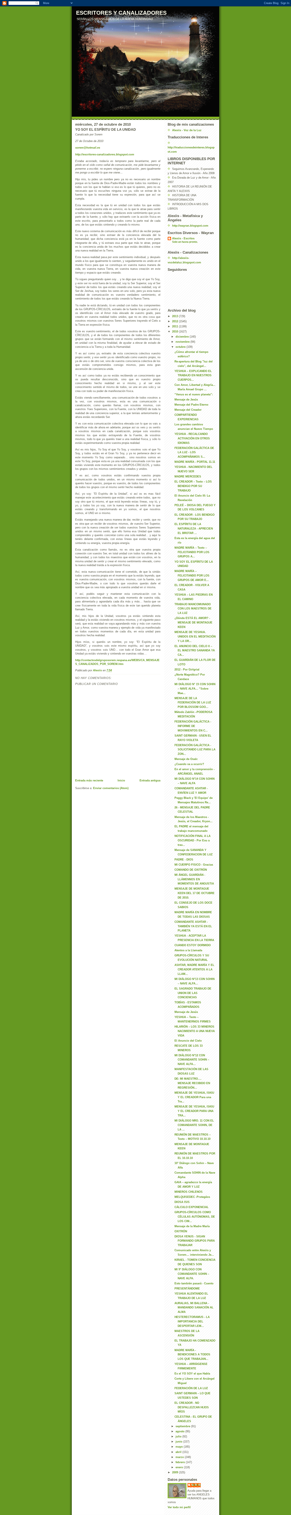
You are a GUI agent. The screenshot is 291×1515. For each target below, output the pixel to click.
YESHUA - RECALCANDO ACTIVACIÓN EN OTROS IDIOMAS (192, 438)
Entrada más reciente (89, 780)
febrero (181, 1462)
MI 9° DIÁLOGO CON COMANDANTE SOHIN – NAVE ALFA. (191, 1274)
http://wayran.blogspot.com (190, 225)
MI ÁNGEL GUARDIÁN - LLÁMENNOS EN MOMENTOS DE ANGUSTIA (194, 879)
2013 (175, 316)
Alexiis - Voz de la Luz (187, 130)
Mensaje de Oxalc (186, 759)
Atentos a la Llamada (188, 950)
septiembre (183, 1426)
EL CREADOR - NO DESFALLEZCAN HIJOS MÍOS (191, 1407)
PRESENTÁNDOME (187, 1288)
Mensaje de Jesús (186, 399)
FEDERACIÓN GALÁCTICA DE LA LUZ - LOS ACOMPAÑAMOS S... (194, 452)
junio (179, 1441)
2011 (175, 326)
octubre (181, 346)
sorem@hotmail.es (87, 147)
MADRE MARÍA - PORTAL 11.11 (194, 461)
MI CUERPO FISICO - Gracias (193, 864)
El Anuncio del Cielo (188, 1040)
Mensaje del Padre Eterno (191, 404)
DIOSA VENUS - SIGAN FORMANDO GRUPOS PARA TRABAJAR (194, 1241)
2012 (175, 321)
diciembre (183, 336)
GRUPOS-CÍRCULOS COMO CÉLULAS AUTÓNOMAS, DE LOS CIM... (194, 1217)
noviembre (183, 341)
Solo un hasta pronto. (185, 241)
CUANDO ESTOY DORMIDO (192, 945)
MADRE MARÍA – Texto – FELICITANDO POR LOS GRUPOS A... (191, 552)
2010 (175, 331)
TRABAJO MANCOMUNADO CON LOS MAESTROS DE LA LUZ (193, 609)
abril (179, 1452)
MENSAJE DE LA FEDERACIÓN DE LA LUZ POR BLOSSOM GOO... (192, 703)
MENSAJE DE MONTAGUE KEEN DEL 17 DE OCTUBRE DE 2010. (194, 893)
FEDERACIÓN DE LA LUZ (191, 1388)
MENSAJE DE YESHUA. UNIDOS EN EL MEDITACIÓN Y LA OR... (195, 636)
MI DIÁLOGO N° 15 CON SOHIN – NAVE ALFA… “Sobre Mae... (194, 689)
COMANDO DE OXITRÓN (190, 869)
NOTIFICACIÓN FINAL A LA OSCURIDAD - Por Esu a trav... (192, 840)
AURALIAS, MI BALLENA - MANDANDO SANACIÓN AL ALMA (193, 1308)
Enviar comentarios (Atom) (110, 788)
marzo (180, 1457)
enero (180, 1467)
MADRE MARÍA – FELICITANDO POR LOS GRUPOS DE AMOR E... (191, 575)
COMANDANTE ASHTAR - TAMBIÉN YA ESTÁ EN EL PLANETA (193, 926)
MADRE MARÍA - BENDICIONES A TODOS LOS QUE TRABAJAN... (192, 1355)
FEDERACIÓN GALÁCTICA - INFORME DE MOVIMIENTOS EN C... (192, 726)
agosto (180, 1431)
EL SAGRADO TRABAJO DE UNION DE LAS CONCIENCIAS (192, 993)
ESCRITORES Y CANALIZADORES (121, 13)
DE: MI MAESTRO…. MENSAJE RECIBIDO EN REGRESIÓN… (192, 1083)
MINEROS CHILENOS (188, 1191)
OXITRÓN (180, 1231)
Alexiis (196, 1485)
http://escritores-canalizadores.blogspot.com (104, 154)
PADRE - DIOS (183, 859)
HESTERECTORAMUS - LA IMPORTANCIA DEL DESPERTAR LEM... (192, 1321)
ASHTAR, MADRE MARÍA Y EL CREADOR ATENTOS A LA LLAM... (194, 969)
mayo (180, 1446)
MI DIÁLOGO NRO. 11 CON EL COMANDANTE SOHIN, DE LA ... (194, 1125)
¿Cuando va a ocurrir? (189, 764)
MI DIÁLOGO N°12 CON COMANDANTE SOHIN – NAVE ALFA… (191, 1060)
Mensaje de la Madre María (192, 1226)
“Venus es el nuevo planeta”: (193, 394)
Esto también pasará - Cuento (193, 1283)
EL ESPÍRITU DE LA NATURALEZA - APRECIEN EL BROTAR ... (193, 529)
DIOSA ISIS (182, 1202)
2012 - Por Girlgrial (186, 669)
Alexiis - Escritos (183, 238)
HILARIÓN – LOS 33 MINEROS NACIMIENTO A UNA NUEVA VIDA (194, 1031)
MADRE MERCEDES (187, 476)
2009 (175, 1472)
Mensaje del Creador (188, 409)
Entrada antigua (150, 780)
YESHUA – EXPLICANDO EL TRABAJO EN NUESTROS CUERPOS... (193, 375)
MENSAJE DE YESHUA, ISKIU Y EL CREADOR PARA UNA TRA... (194, 1111)
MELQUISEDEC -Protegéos (192, 1196)
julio (179, 1436)
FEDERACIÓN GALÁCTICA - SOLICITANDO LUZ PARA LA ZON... (194, 750)
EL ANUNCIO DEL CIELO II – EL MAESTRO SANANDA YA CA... (194, 651)
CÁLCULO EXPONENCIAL (191, 1207)
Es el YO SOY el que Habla (192, 1373)
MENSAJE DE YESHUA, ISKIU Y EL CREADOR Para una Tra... (194, 1097)
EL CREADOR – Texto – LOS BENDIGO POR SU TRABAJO (193, 486)
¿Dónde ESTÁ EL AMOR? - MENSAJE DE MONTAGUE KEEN (193, 622)
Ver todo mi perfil (179, 1507)
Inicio (121, 780)
